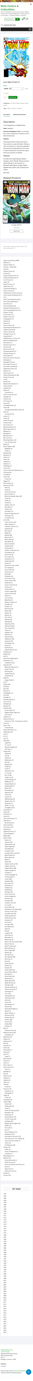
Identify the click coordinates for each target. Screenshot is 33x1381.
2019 (4, 1319)
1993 (4, 1263)
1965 (4, 1202)
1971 (4, 1215)
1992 (4, 1261)
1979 (4, 1233)
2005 (4, 1289)
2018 (4, 1317)
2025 (4, 1332)
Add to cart (13, 97)
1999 (4, 1276)
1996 (4, 1270)
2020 (4, 1321)
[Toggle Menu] (30, 29)
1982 (4, 1239)
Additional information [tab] (19, 114)
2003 (4, 1285)
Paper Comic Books (15, 246)
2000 (4, 1278)
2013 (4, 1306)
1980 (4, 1235)
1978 (4, 1231)
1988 (4, 1252)
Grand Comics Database (18, 1371)
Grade (6, 88)
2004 (4, 1287)
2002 (4, 1282)
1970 (4, 1213)
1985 (4, 1246)
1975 (4, 1224)
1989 (4, 1254)
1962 (4, 1196)
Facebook (3, 1366)
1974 (4, 1222)
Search (17, 19)
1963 (4, 1198)
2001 (4, 1280)
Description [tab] (6, 114)
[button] (26, 39)
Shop (8, 246)
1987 (4, 1250)
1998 (4, 1274)
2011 (4, 1302)
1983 (8, 108)
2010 (4, 1300)
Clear (26, 88)
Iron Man (13, 103)
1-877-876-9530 (5, 1352)
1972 (4, 1218)
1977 (4, 1228)
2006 (4, 1291)
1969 (4, 1211)
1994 (4, 1265)
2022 (4, 1326)
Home (4, 246)
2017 (4, 1315)
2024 (4, 1330)
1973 (4, 1220)
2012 (4, 1304)
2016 (4, 1313)
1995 (4, 1267)
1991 (4, 1259)
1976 (4, 1226)
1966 (4, 1205)
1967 (4, 1207)
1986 (4, 1248)
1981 (4, 1237)
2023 (4, 1328)
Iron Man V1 (13, 108)
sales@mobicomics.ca (7, 1350)
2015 (4, 1311)
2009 (4, 1298)
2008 (4, 1295)
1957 (4, 1194)
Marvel (18, 103)
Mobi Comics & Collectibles (10, 8)
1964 (4, 1200)
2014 (4, 1308)
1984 (4, 1244)
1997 (4, 1272)
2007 (4, 1293)
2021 (4, 1324)
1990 (4, 1257)
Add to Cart (16, 231)
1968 (4, 1209)
